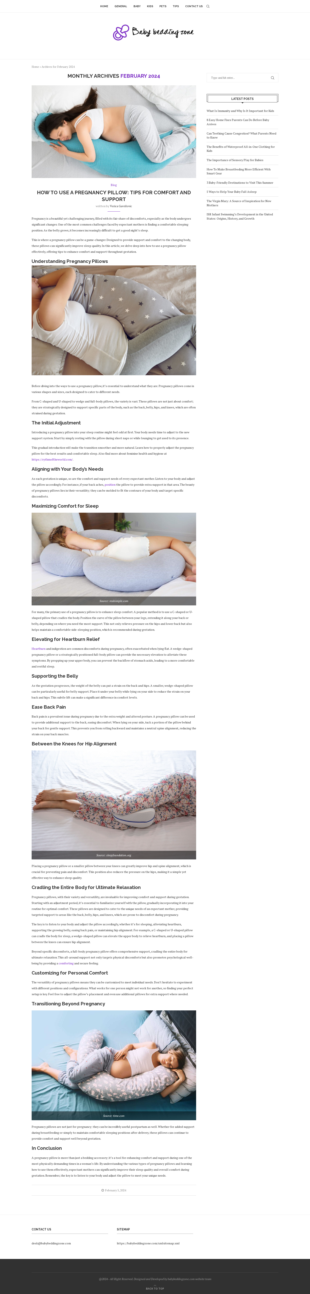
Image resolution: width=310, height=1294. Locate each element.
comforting (66, 963)
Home (104, 6)
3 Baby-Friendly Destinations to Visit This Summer (240, 183)
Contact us (194, 6)
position (110, 485)
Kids (150, 6)
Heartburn (39, 649)
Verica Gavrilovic (121, 206)
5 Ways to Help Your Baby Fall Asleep (232, 192)
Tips (176, 6)
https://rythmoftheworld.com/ (52, 459)
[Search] (208, 6)
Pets (162, 6)
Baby (137, 6)
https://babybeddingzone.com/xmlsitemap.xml (148, 1243)
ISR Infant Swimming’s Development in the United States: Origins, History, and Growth (240, 216)
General (121, 6)
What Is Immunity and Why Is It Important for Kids (240, 111)
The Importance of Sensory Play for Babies (235, 160)
